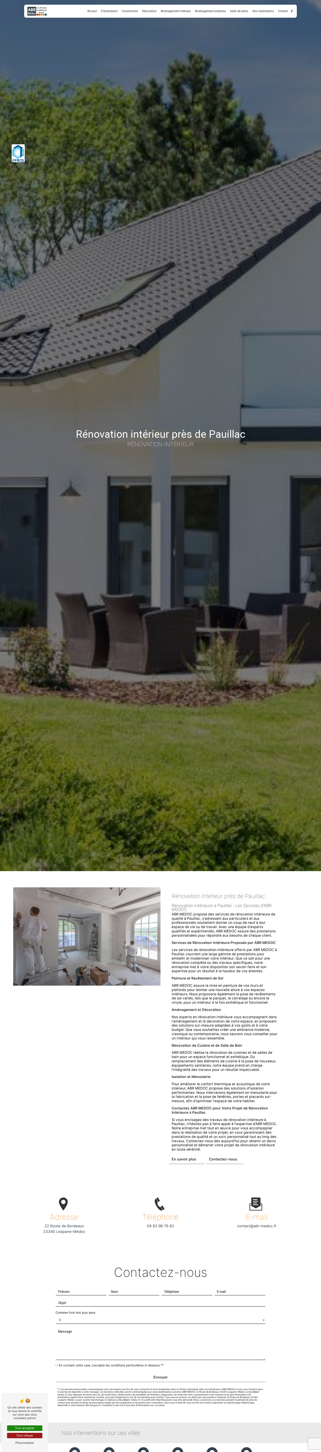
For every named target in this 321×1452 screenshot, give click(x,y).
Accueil (92, 11)
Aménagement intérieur (176, 11)
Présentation (109, 11)
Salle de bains (239, 11)
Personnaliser (24, 1443)
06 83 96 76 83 (160, 1226)
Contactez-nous (223, 1159)
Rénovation (149, 11)
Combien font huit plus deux (75, 1312)
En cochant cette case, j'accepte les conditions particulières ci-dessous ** (111, 1365)
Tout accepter (25, 1428)
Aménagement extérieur (210, 11)
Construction (130, 11)
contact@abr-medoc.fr (256, 1226)
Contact (283, 11)
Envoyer (160, 1377)
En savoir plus (184, 1159)
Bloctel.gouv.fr (93, 1405)
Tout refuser (24, 1435)
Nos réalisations (263, 11)
